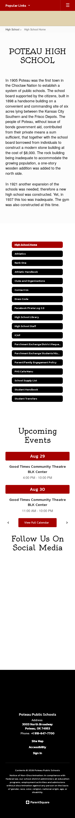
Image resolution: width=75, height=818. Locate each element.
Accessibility (37, 747)
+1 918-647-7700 (42, 733)
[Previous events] (8, 522)
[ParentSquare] (37, 802)
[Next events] (67, 522)
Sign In (37, 753)
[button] (18, 5)
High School (12, 29)
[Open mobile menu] (67, 5)
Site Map (38, 741)
